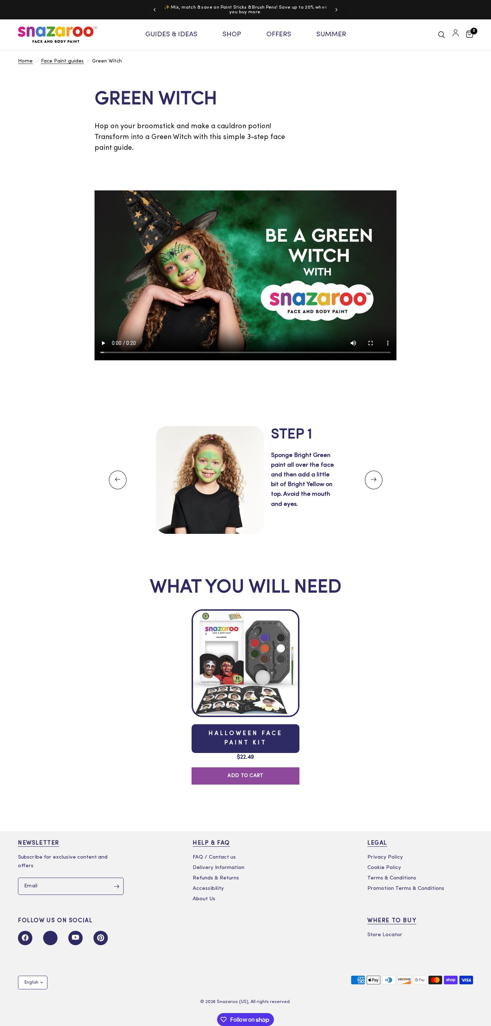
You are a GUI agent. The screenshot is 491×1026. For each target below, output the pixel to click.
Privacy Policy (385, 857)
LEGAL (377, 843)
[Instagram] (50, 938)
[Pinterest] (100, 938)
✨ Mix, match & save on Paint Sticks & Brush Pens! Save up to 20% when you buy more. (245, 9)
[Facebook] (25, 938)
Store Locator (384, 935)
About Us (204, 899)
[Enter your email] (116, 886)
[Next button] (373, 480)
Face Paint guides (62, 61)
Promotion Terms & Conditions (405, 888)
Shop (231, 34)
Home (25, 61)
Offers (278, 34)
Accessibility (208, 888)
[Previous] (154, 9)
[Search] (442, 34)
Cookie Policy (384, 867)
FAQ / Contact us (214, 857)
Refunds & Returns (216, 878)
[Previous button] (118, 480)
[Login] (456, 34)
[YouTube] (75, 938)
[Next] (336, 9)
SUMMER (331, 34)
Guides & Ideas (171, 34)
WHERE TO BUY (391, 921)
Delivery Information (218, 867)
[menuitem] (171, 34)
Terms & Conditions (391, 878)
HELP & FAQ (211, 843)
